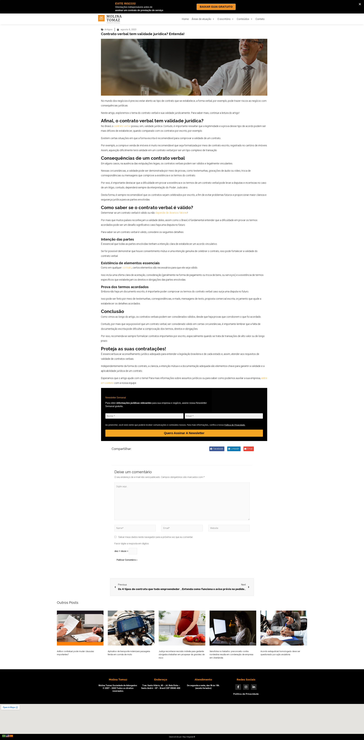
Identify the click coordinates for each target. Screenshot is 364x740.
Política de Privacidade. (234, 424)
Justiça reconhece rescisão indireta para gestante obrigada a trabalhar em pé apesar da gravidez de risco (182, 654)
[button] (216, 449)
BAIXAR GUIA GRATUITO (216, 6)
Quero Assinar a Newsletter (184, 433)
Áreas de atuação (201, 18)
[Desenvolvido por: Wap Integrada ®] (182, 736)
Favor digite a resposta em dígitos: (131, 543)
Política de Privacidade (246, 694)
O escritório (223, 18)
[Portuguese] (4, 735)
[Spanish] (11, 735)
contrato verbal (122, 126)
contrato (127, 267)
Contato (260, 18)
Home (185, 18)
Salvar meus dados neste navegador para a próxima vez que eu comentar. (155, 537)
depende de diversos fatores (171, 212)
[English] (8, 735)
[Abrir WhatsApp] (357, 732)
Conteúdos (243, 18)
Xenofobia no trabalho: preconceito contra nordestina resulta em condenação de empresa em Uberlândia (231, 654)
